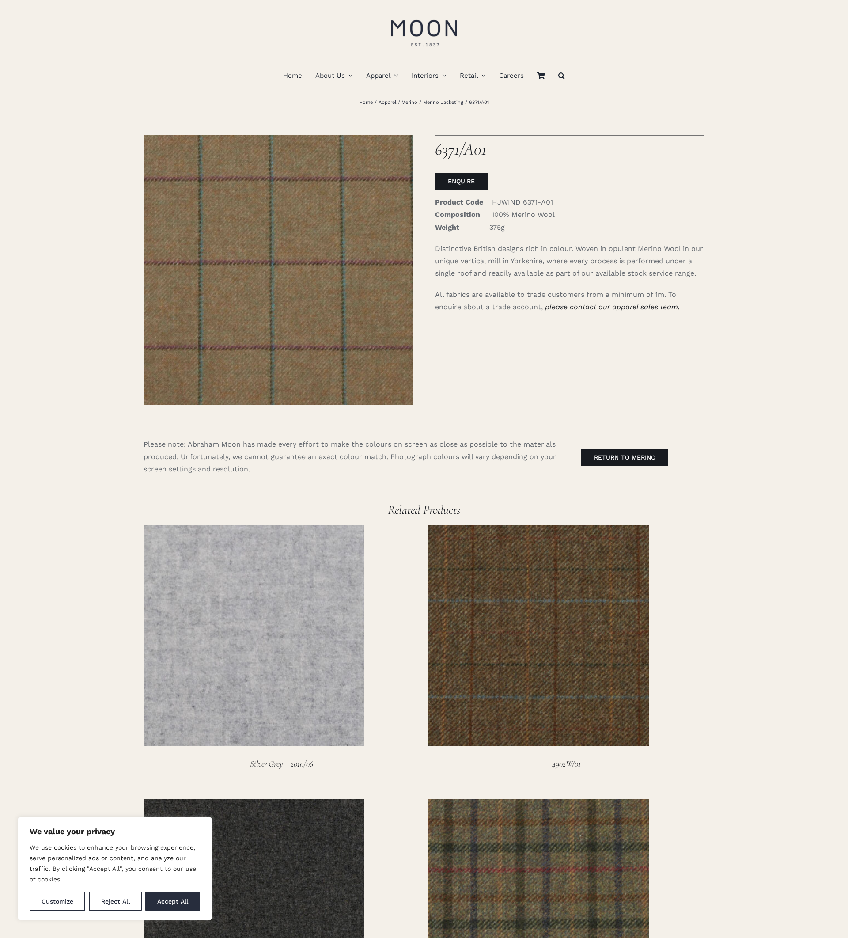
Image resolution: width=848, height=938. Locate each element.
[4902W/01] (538, 531)
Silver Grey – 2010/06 (281, 764)
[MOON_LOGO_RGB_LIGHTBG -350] (424, 16)
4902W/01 (566, 764)
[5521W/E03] (538, 805)
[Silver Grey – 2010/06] (254, 531)
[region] (115, 868)
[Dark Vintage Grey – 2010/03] (254, 805)
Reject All (115, 901)
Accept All (172, 901)
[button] (562, 75)
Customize (57, 901)
